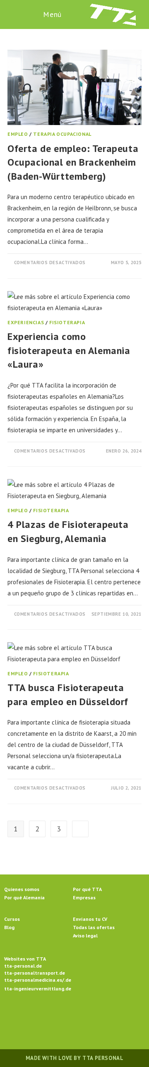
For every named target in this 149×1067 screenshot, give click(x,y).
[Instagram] (64, 1016)
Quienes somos (21, 889)
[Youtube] (124, 1016)
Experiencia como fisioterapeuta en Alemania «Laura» (68, 350)
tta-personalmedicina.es (33, 980)
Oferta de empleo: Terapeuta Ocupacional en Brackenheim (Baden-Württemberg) (72, 162)
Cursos (12, 919)
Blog (9, 927)
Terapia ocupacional (62, 134)
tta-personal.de (23, 966)
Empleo (17, 134)
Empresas (84, 897)
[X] (24, 1016)
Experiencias (25, 322)
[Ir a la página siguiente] (80, 829)
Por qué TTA (87, 889)
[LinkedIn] (84, 1016)
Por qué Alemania (24, 897)
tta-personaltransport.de (34, 973)
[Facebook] (44, 1016)
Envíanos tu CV (90, 919)
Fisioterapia (67, 322)
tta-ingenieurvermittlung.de (37, 988)
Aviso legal (85, 935)
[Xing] (104, 1016)
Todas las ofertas (94, 927)
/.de (66, 980)
